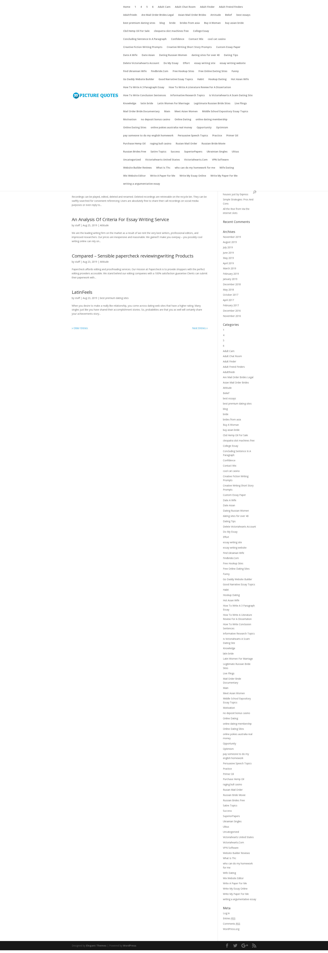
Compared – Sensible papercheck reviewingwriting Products (132, 256)
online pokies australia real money (171, 127)
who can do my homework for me (195, 167)
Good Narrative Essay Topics (176, 79)
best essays (243, 15)
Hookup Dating (217, 79)
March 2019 (229, 268)
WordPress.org (231, 929)
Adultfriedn (130, 15)
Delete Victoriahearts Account (141, 63)
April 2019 (228, 263)
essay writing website (232, 63)
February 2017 (231, 305)
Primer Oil (232, 135)
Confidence (177, 39)
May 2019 (228, 258)
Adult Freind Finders (231, 7)
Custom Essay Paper (228, 47)
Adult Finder (207, 7)
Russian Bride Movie (213, 143)
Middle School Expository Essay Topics (225, 111)
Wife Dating (227, 167)
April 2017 (228, 300)
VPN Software (220, 159)
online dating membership (211, 119)
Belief (228, 15)
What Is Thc (163, 167)
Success (175, 151)
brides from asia (190, 23)
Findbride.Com (159, 71)
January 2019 (230, 279)
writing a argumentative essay (141, 184)
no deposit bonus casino (155, 119)
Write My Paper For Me (223, 176)
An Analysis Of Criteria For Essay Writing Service (120, 219)
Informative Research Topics (187, 95)
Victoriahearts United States (162, 159)
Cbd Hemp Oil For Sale (136, 31)
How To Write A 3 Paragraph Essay (143, 87)
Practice (217, 135)
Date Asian (148, 55)
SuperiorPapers (193, 151)
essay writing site (204, 63)
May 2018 (228, 289)
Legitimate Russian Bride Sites (212, 103)
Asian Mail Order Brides (192, 15)
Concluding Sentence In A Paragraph (145, 39)
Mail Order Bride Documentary (141, 111)
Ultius (235, 151)
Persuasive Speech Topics (193, 135)
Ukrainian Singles (217, 151)
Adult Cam (164, 7)
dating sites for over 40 (206, 55)
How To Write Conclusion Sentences (144, 95)
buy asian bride (234, 23)
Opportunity (204, 127)
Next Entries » (200, 328)
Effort (186, 63)
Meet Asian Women (186, 111)
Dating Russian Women (173, 55)
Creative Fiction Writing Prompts (142, 47)
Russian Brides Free (134, 151)
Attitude (215, 15)
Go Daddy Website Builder (138, 79)
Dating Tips (231, 55)
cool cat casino (217, 39)
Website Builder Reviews (137, 167)
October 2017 (230, 294)
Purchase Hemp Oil (134, 143)
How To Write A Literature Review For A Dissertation (200, 87)
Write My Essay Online (193, 176)
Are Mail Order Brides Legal (157, 15)
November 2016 (232, 316)
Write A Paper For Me (162, 176)
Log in (226, 913)
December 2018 (232, 284)
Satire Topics (158, 151)
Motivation (129, 119)
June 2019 (228, 252)
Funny (235, 71)
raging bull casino (160, 143)
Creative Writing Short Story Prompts (189, 47)
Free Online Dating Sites (213, 71)
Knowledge (129, 103)
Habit (200, 79)
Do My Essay (171, 63)
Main (167, 111)
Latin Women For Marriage (173, 103)
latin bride (147, 103)
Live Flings (241, 103)
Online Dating (183, 119)
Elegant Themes (96, 945)
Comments (231, 923)
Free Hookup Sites (183, 71)
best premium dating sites (139, 23)
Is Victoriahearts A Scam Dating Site (230, 95)
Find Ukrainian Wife (135, 71)
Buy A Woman (212, 23)
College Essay (201, 31)
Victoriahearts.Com (196, 159)
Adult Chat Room (185, 7)
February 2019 (231, 273)
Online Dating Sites (134, 127)
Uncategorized (132, 159)
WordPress (129, 945)
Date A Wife (130, 55)
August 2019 (230, 242)
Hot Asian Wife (240, 79)
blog (162, 23)
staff (77, 225)
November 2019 (232, 237)
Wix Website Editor (134, 176)
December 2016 (232, 310)
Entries (229, 918)
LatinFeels (82, 292)
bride (172, 23)
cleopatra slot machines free (171, 31)
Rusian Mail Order (186, 143)
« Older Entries (80, 328)
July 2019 (228, 247)
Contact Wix (196, 39)
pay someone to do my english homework (148, 135)
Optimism (222, 127)
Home (126, 7)
